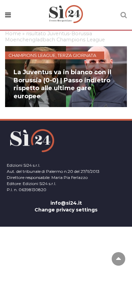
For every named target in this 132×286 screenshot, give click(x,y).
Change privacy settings (66, 210)
